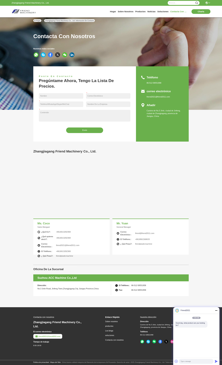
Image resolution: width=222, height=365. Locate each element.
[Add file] (176, 361)
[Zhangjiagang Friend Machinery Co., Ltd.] (24, 11)
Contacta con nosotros (114, 340)
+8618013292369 (63, 232)
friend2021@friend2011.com (158, 97)
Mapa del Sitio (55, 362)
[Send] (216, 361)
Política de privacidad (41, 362)
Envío (84, 130)
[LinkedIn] (72, 55)
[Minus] (216, 310)
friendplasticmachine (64, 256)
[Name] (196, 3)
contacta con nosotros (179, 11)
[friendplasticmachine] (148, 341)
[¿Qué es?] (36, 55)
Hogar (113, 11)
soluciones (162, 11)
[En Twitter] (58, 55)
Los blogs (109, 331)
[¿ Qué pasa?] (44, 55)
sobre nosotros (125, 11)
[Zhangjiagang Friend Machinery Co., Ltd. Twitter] (166, 341)
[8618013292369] (142, 341)
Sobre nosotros (111, 321)
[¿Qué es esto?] (51, 55)
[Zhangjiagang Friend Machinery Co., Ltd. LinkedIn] (172, 341)
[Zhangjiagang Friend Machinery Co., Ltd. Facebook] (160, 341)
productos (140, 11)
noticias (151, 11)
